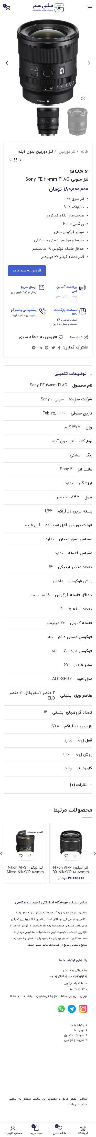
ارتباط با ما (77, 1025)
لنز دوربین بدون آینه (35, 152)
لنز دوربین (66, 152)
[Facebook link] (59, 347)
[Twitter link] (53, 347)
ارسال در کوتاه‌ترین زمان (24, 292)
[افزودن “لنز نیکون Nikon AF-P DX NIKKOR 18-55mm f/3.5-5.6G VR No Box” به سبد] (75, 855)
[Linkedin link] (40, 347)
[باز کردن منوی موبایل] (90, 8)
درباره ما (79, 1030)
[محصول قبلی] (20, 159)
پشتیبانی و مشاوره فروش (23, 316)
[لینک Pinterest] (46, 347)
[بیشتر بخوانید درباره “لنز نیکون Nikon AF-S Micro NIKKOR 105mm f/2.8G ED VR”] (29, 855)
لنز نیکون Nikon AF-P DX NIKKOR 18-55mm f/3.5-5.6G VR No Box (70, 872)
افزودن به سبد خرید (27, 270)
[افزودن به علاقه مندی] (66, 855)
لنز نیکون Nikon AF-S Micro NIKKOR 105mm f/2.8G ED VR (25, 872)
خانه (84, 152)
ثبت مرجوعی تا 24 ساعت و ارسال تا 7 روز (65, 322)
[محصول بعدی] (10, 159)
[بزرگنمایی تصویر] (83, 98)
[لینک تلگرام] (33, 347)
